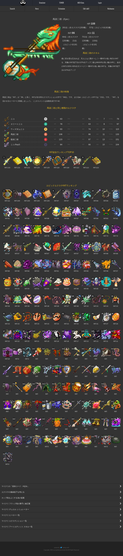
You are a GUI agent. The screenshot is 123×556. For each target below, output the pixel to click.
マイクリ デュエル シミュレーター (15, 509)
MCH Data (81, 2)
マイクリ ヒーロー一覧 (11, 515)
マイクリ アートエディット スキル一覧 (17, 527)
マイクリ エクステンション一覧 (14, 521)
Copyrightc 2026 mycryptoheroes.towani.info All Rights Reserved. (61, 550)
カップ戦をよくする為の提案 (13, 498)
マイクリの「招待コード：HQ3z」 (15, 486)
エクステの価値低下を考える (13, 492)
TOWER (61, 2)
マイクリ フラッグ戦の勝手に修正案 (16, 504)
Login (100, 2)
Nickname (110, 8)
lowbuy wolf (65, 547)
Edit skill (86, 8)
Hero (37, 8)
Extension (61, 8)
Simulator (42, 2)
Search (12, 8)
